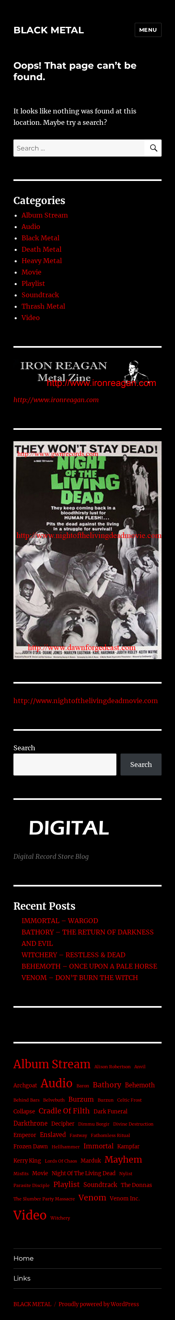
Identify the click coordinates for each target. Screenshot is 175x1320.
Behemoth (140, 1085)
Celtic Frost (129, 1100)
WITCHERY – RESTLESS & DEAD (73, 955)
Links (22, 1278)
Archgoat (25, 1085)
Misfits (20, 1173)
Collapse (24, 1111)
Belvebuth (54, 1100)
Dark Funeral (110, 1111)
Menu (148, 29)
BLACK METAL (48, 30)
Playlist (33, 283)
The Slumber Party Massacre (44, 1199)
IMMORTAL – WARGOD (60, 921)
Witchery (60, 1218)
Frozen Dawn (30, 1146)
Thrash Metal (43, 306)
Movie (32, 272)
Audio (31, 226)
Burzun (106, 1100)
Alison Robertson (112, 1067)
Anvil (140, 1067)
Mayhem (123, 1159)
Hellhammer (66, 1147)
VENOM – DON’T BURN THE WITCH (80, 978)
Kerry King (27, 1160)
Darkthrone (30, 1123)
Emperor (24, 1135)
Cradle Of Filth (64, 1111)
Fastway (78, 1135)
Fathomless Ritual (110, 1135)
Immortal (98, 1146)
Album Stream (45, 215)
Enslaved (53, 1135)
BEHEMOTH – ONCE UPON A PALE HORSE (89, 966)
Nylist (125, 1173)
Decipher (62, 1123)
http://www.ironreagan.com (56, 400)
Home (23, 1258)
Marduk (91, 1160)
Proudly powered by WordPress (99, 1304)
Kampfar (128, 1146)
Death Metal (41, 249)
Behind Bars (26, 1100)
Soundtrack (40, 295)
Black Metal (40, 238)
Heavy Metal (42, 261)
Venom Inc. (125, 1198)
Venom (92, 1197)
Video (31, 318)
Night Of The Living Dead (84, 1173)
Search (24, 748)
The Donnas (136, 1185)
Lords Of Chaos (61, 1161)
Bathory (107, 1084)
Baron (83, 1086)
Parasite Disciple (31, 1185)
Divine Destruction (133, 1124)
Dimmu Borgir (93, 1124)
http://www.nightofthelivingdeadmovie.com (85, 701)
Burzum (81, 1099)
